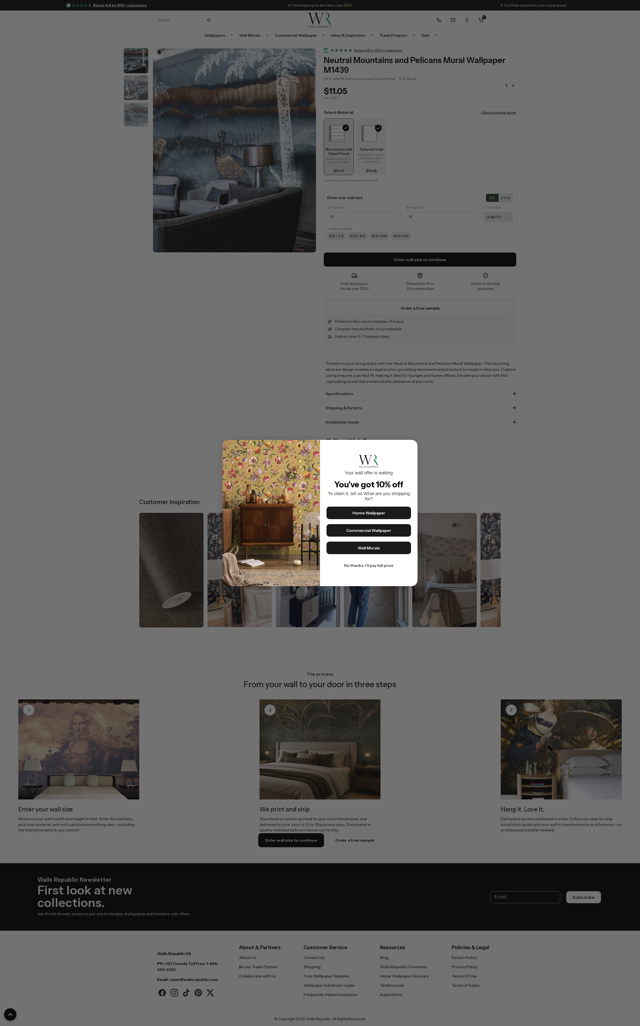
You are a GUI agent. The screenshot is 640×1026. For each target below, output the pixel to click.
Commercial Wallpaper (368, 530)
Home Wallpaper (368, 512)
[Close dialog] (411, 446)
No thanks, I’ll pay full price (369, 565)
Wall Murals (369, 547)
